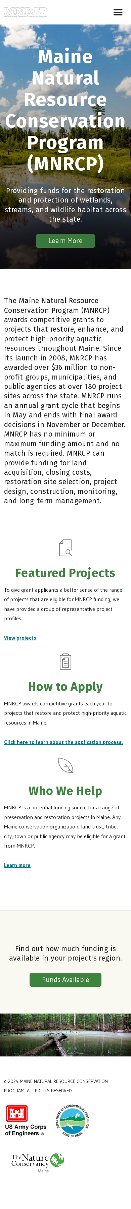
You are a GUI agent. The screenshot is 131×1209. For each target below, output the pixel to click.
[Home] (25, 11)
